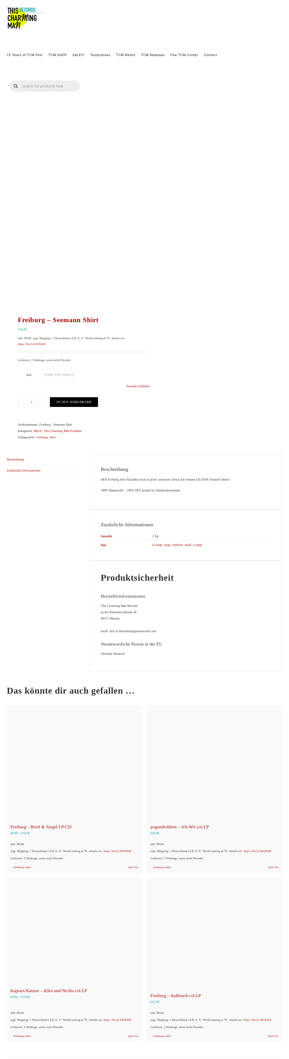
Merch (38, 431)
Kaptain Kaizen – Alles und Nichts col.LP (48, 990)
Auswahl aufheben (138, 386)
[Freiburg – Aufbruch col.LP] (214, 933)
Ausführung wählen (22, 867)
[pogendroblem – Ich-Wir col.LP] (214, 762)
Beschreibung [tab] (15, 459)
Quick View (133, 867)
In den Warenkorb (73, 402)
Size (29, 375)
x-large (197, 545)
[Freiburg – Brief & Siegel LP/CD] (74, 762)
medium (177, 545)
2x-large (157, 545)
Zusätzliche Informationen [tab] (23, 470)
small (187, 545)
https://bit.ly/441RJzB (31, 344)
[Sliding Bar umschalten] (100, 91)
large (167, 545)
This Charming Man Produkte (63, 431)
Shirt (52, 437)
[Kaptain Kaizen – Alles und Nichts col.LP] (74, 930)
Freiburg (42, 437)
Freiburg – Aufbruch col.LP (175, 995)
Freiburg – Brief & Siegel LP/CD (40, 826)
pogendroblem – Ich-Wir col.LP (179, 826)
